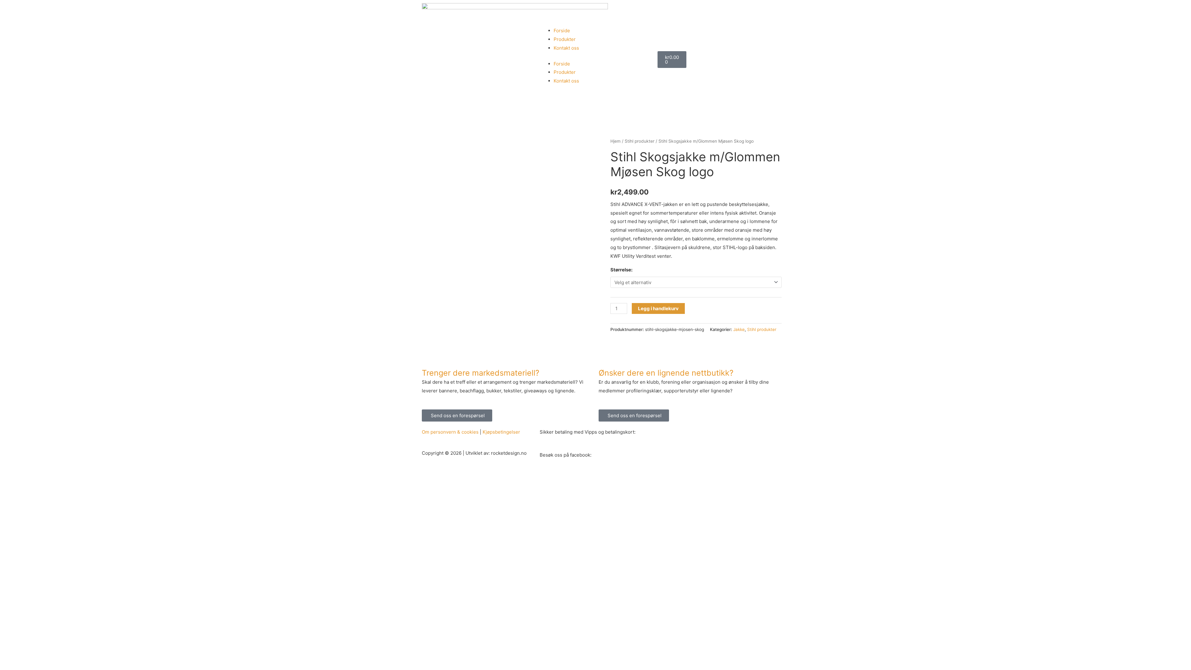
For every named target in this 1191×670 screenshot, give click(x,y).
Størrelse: (621, 270)
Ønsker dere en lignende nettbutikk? (666, 372)
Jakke (739, 329)
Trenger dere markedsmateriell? (480, 372)
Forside (562, 31)
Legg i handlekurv (658, 308)
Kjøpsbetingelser (501, 432)
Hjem (615, 141)
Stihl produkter (639, 141)
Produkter (565, 39)
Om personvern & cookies (450, 432)
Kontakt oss (566, 48)
